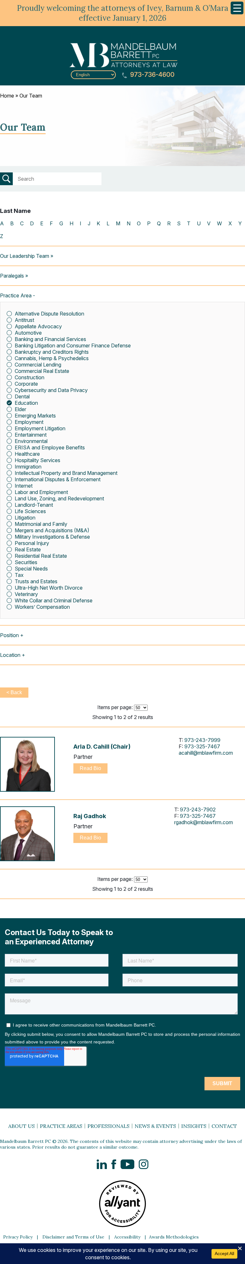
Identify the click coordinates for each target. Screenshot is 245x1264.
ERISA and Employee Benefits (50, 447)
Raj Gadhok (89, 816)
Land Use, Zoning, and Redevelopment (59, 498)
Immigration (28, 466)
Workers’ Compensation (42, 607)
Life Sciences (30, 511)
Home (7, 95)
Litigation (25, 517)
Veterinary (26, 594)
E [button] (41, 223)
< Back (14, 692)
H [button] (71, 223)
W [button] (219, 223)
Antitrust (24, 320)
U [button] (199, 223)
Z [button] (1, 236)
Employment (29, 422)
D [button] (32, 223)
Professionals (108, 1126)
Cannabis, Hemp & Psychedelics (52, 358)
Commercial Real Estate (42, 371)
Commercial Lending (38, 364)
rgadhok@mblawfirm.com (203, 822)
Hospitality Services (37, 460)
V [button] (209, 223)
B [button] (12, 223)
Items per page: (115, 707)
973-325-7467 (202, 746)
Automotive (28, 333)
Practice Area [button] (16, 295)
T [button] (188, 223)
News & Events (155, 1126)
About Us (21, 1126)
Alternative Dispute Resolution (49, 313)
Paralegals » (14, 275)
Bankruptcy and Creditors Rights (52, 352)
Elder (20, 409)
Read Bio (90, 768)
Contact (224, 1126)
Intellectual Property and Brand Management (66, 473)
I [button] (80, 223)
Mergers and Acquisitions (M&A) (52, 530)
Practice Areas (61, 1126)
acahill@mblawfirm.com (206, 753)
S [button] (179, 223)
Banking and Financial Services (50, 339)
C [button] (22, 223)
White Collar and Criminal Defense (54, 600)
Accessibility (127, 1237)
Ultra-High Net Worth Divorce (49, 588)
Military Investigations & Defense (52, 537)
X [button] (230, 223)
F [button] (51, 223)
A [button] (2, 223)
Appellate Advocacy (38, 326)
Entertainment (31, 435)
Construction (29, 377)
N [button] (128, 223)
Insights (193, 1126)
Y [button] (240, 223)
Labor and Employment (41, 492)
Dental (22, 396)
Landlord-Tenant (34, 505)
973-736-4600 (151, 74)
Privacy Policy (18, 1237)
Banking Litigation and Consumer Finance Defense (73, 345)
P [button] (149, 223)
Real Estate (28, 549)
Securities (26, 562)
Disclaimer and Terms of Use (73, 1237)
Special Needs (31, 568)
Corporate (26, 384)
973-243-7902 (198, 809)
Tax (19, 575)
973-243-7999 (202, 740)
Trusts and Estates (36, 581)
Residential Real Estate (41, 556)
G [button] (61, 223)
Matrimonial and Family (41, 524)
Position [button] (9, 635)
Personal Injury (32, 543)
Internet (24, 486)
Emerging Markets (35, 415)
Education (26, 403)
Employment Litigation (40, 428)
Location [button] (10, 655)
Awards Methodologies (174, 1237)
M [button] (118, 223)
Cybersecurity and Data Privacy (51, 390)
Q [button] (159, 223)
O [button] (139, 223)
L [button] (108, 223)
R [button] (169, 223)
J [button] (89, 223)
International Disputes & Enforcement (57, 479)
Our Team (30, 95)
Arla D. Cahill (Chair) (101, 746)
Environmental (31, 441)
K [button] (98, 223)
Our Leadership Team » (26, 256)
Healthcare (27, 454)
